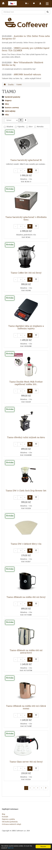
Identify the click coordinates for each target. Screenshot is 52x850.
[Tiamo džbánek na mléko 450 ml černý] (26, 580)
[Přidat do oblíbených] (35, 171)
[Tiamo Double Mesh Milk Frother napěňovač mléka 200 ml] (26, 365)
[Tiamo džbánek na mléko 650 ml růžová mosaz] (26, 689)
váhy (7, 115)
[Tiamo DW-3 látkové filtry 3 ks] (26, 527)
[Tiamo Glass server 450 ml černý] (26, 745)
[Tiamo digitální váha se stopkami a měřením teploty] (26, 309)
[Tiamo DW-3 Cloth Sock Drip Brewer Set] (26, 474)
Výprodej (20, 127)
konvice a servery (12, 107)
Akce (31, 127)
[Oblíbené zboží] (34, 3)
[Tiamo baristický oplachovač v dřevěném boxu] (26, 200)
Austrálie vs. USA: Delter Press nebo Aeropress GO (26, 37)
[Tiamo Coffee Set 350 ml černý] (26, 256)
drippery (8, 100)
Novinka (40, 127)
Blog (3, 814)
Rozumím (43, 846)
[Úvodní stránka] (5, 85)
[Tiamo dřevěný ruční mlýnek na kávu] (26, 421)
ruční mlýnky (10, 111)
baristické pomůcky (12, 97)
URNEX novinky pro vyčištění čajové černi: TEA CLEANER (25, 49)
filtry (7, 104)
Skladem (9, 127)
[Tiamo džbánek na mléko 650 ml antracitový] (26, 634)
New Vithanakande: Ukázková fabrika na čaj (22, 64)
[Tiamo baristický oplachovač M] (26, 143)
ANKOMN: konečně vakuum (27, 74)
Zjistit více (11, 848)
